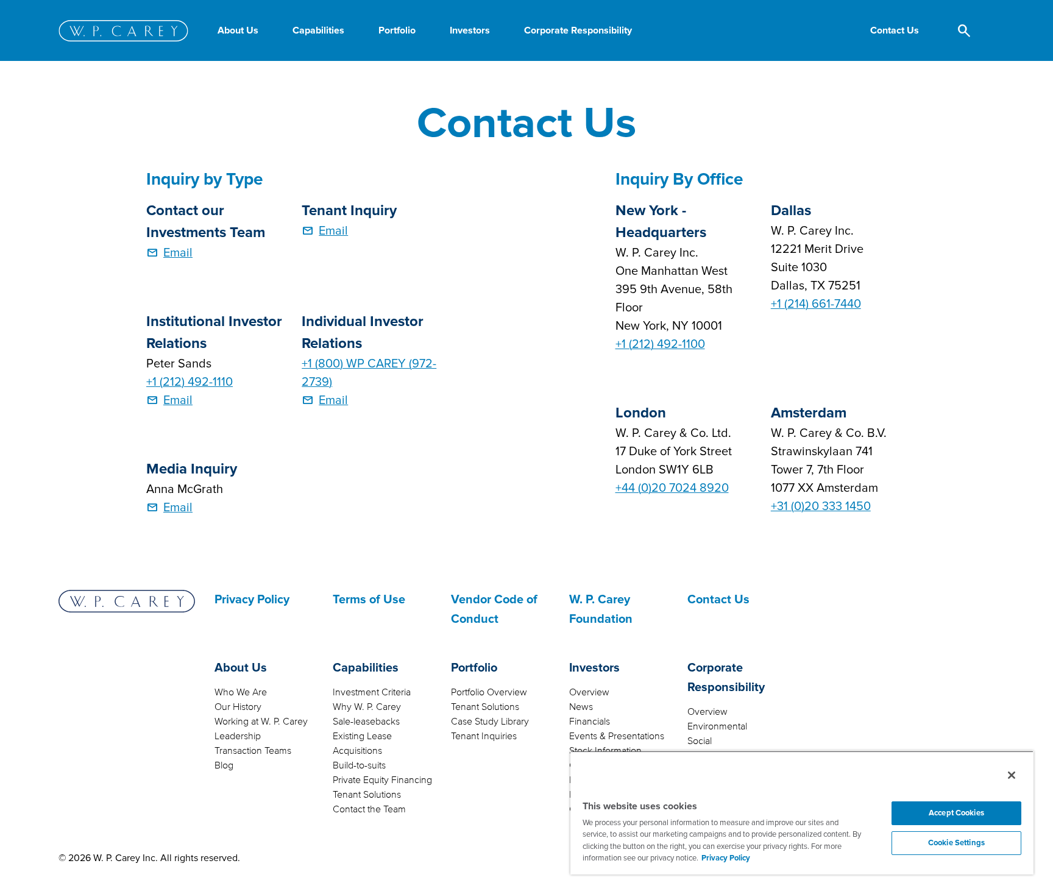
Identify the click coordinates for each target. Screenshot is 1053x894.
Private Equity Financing (382, 780)
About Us (240, 668)
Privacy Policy (251, 599)
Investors (594, 668)
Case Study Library (490, 721)
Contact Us (718, 599)
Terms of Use (369, 599)
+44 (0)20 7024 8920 (672, 488)
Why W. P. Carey (367, 707)
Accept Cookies (956, 813)
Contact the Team (369, 809)
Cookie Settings (956, 843)
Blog (223, 765)
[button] (894, 30)
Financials (589, 721)
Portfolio (474, 668)
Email (178, 253)
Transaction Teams (252, 751)
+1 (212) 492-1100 (660, 344)
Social (699, 741)
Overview (589, 692)
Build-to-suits (359, 765)
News (581, 707)
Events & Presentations (616, 736)
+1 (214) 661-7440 (816, 304)
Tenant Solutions (367, 795)
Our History (237, 707)
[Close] (1011, 775)
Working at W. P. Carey (261, 721)
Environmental (717, 726)
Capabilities (366, 668)
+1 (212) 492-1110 (189, 382)
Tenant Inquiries (484, 736)
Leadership (237, 736)
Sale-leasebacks (366, 721)
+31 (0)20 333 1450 (821, 506)
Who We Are (240, 692)
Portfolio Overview (489, 692)
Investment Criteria (372, 692)
